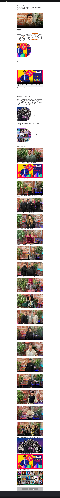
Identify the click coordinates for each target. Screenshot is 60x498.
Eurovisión (30, 38)
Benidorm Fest (21, 9)
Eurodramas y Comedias (36, 32)
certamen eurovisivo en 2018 (35, 39)
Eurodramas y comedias (33, 489)
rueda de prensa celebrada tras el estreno (23, 36)
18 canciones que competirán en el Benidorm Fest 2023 (31, 11)
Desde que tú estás (35, 33)
